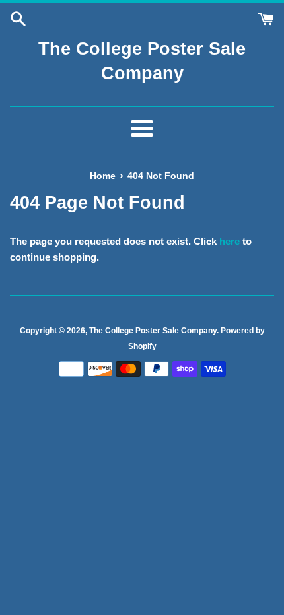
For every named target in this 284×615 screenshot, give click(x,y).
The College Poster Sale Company (142, 61)
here (229, 241)
